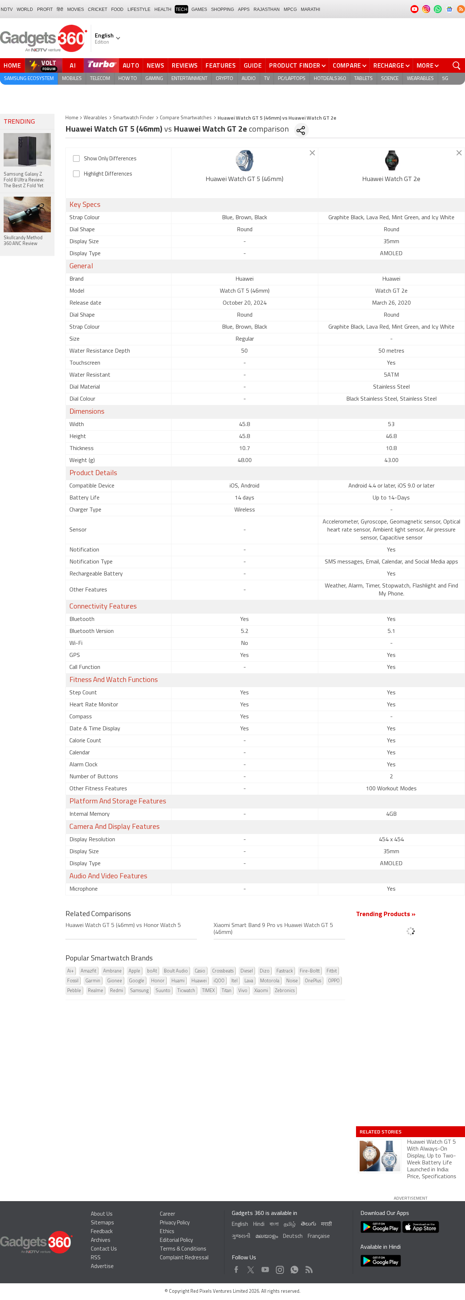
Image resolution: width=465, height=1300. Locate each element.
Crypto (224, 78)
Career (167, 1214)
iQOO (219, 981)
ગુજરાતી (241, 1236)
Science (390, 78)
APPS (244, 9)
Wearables (420, 78)
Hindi (258, 1224)
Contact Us (104, 1249)
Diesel (246, 971)
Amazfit (88, 971)
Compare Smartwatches (186, 118)
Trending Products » (386, 914)
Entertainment (189, 78)
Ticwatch (186, 990)
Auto (131, 65)
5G (445, 78)
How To (127, 78)
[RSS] (461, 9)
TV (267, 78)
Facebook (236, 1267)
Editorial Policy (176, 1240)
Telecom (100, 78)
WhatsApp (294, 1267)
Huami (178, 981)
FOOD (117, 9)
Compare (347, 65)
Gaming (154, 78)
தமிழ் (290, 1224)
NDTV (7, 9)
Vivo (242, 990)
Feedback (102, 1232)
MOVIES (75, 9)
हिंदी (60, 9)
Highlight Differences (108, 174)
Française (319, 1236)
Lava (248, 981)
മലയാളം (266, 1236)
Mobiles (72, 78)
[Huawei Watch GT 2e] (391, 161)
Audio (249, 78)
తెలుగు (308, 1224)
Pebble (74, 990)
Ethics (167, 1232)
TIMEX (208, 990)
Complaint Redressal (184, 1258)
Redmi (116, 990)
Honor (158, 981)
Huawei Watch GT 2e (391, 179)
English (240, 1224)
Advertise (102, 1266)
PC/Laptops (292, 78)
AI (73, 65)
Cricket (97, 9)
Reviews (185, 65)
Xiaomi (261, 990)
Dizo (265, 971)
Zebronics (285, 990)
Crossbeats (223, 971)
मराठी (326, 1224)
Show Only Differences (110, 159)
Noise (292, 981)
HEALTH (162, 9)
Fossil (72, 981)
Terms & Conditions (183, 1249)
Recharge (388, 65)
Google (136, 981)
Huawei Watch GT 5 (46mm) (244, 179)
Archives (100, 1240)
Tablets (363, 78)
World (25, 9)
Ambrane (112, 971)
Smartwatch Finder (133, 118)
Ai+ (70, 971)
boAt (152, 971)
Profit (45, 9)
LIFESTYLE (139, 9)
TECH (181, 9)
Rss (308, 1267)
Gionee (114, 981)
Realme (95, 990)
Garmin (92, 981)
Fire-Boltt (310, 971)
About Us (102, 1214)
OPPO (334, 981)
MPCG (290, 9)
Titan (226, 990)
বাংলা (274, 1224)
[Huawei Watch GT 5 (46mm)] (244, 161)
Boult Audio (176, 971)
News (155, 65)
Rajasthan (267, 9)
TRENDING (19, 122)
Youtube (265, 1267)
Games (199, 9)
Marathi (310, 9)
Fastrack (284, 971)
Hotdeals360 (330, 78)
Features (221, 65)
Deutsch (293, 1236)
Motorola (269, 981)
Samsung (139, 990)
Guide (253, 65)
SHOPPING (222, 9)
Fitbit (332, 971)
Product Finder (294, 65)
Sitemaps (102, 1223)
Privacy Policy (175, 1223)
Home (12, 65)
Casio (200, 971)
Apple (134, 971)
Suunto (162, 990)
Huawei (199, 981)
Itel (234, 981)
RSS (96, 1258)
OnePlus (313, 981)
